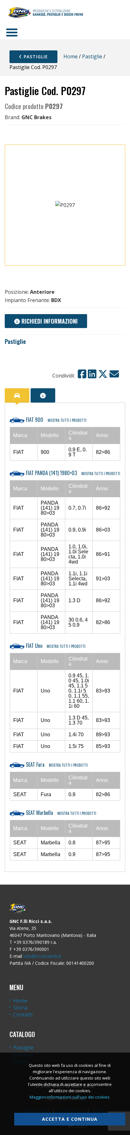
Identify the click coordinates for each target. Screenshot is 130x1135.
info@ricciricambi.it (42, 956)
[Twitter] (103, 374)
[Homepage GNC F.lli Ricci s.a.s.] (45, 12)
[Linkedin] (92, 374)
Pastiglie (35, 57)
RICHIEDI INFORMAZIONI (49, 321)
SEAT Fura (56, 764)
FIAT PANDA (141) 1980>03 (72, 473)
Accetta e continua (70, 1119)
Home (70, 56)
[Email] (114, 374)
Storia (20, 1007)
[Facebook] (82, 374)
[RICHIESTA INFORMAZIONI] (43, 395)
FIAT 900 (55, 419)
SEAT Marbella (60, 812)
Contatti (22, 1014)
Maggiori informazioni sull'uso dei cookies (70, 1097)
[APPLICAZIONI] (17, 395)
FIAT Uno (55, 645)
